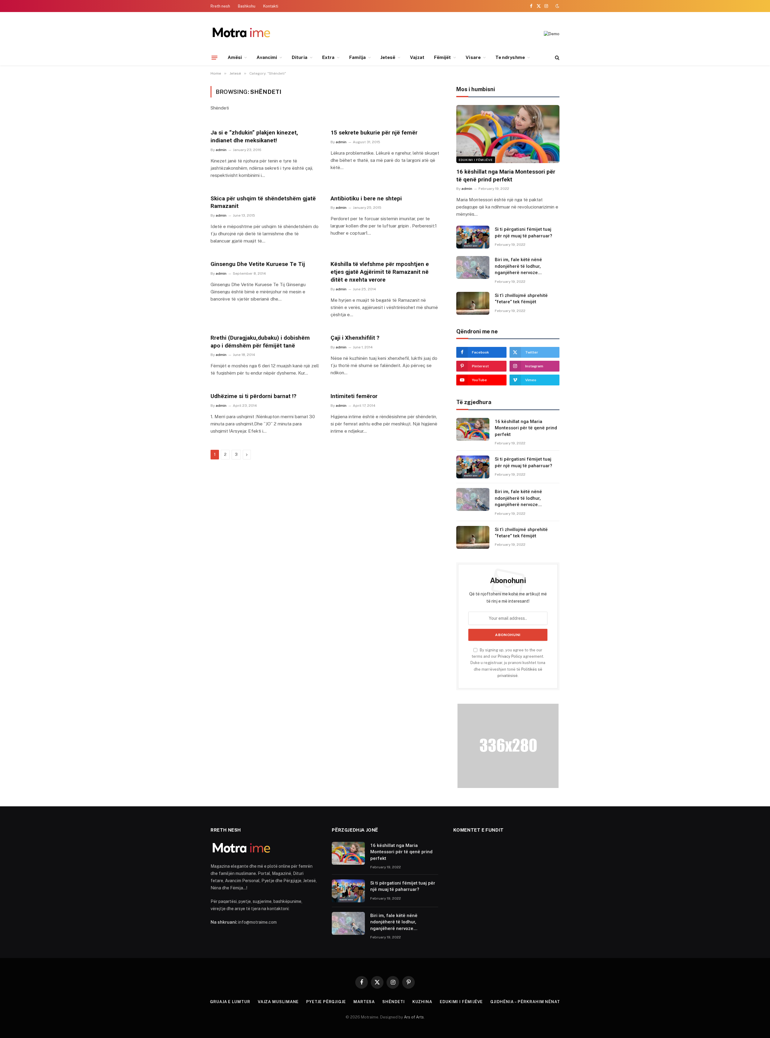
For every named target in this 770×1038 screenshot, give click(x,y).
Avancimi (267, 57)
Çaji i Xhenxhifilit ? (355, 337)
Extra (328, 57)
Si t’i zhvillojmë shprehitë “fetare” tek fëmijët (521, 298)
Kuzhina (422, 1001)
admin (221, 150)
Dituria (299, 57)
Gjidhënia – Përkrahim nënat (525, 1001)
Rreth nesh (220, 6)
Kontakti (270, 6)
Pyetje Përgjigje (326, 1001)
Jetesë (387, 57)
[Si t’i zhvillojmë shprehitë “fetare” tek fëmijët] (472, 303)
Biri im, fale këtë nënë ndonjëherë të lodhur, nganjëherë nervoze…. (518, 266)
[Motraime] (241, 34)
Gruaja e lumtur (230, 1001)
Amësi (235, 57)
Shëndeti (393, 1001)
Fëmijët (442, 57)
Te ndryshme (510, 57)
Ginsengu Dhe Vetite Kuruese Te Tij (258, 264)
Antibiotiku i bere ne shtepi (366, 198)
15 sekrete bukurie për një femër (374, 132)
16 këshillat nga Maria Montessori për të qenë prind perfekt (505, 175)
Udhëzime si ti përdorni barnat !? (253, 396)
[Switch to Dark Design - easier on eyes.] (556, 6)
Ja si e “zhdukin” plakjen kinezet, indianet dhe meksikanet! (254, 136)
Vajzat (417, 57)
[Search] (556, 57)
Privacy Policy (510, 656)
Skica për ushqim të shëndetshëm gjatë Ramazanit (263, 202)
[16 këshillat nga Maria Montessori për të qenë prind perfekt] (507, 134)
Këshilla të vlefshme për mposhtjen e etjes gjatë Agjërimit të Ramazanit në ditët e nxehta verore (380, 272)
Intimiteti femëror (354, 396)
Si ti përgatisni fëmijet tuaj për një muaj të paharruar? (523, 232)
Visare (473, 57)
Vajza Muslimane (278, 1001)
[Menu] (214, 57)
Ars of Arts (414, 1017)
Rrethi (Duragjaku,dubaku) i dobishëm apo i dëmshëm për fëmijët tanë (260, 341)
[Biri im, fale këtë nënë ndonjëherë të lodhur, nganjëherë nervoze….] (472, 267)
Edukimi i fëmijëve (476, 160)
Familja (357, 57)
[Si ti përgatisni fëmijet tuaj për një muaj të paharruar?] (472, 237)
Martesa (364, 1001)
